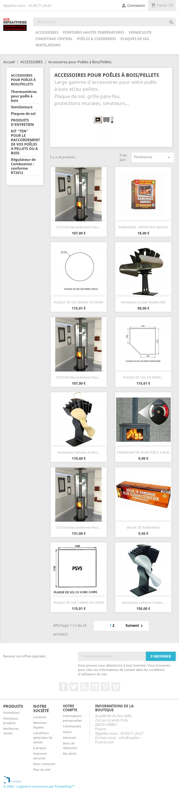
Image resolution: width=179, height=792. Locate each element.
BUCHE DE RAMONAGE (143, 527)
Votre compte (70, 708)
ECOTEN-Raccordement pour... (79, 227)
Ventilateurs (48, 45)
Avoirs (67, 732)
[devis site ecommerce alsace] (12, 779)
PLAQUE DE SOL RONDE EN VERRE (78, 302)
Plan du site (41, 769)
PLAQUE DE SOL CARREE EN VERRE (79, 602)
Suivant (135, 625)
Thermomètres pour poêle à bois (24, 96)
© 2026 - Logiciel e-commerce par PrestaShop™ (38, 786)
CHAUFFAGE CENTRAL (54, 38)
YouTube (94, 686)
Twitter (73, 686)
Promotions (11, 713)
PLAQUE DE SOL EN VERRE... (143, 377)
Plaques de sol (135, 38)
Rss (84, 686)
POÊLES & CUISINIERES (96, 38)
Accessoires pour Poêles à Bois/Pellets (23, 79)
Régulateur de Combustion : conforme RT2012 (23, 166)
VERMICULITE (140, 32)
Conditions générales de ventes (42, 737)
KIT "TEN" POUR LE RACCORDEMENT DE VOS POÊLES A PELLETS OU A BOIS (25, 142)
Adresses (69, 738)
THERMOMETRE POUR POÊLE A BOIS (143, 452)
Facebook (63, 686)
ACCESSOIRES (47, 32)
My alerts (69, 754)
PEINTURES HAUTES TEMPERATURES (93, 32)
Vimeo (115, 686)
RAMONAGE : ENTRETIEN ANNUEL (143, 227)
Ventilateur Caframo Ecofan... (78, 452)
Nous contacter (44, 764)
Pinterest (105, 686)
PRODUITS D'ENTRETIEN (22, 122)
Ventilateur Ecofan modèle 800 (143, 302)
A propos (39, 748)
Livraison (39, 717)
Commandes (72, 726)
